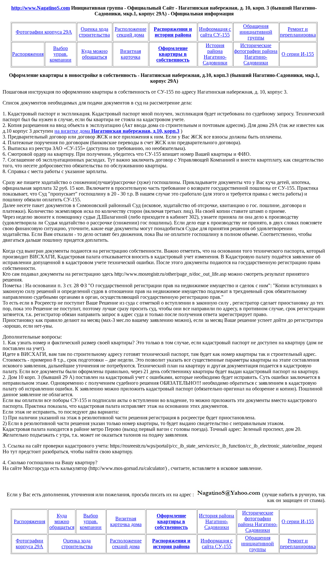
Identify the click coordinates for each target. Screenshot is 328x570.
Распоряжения (28, 54)
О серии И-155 (298, 54)
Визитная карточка (130, 54)
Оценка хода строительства (94, 32)
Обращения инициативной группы (256, 31)
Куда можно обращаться (94, 54)
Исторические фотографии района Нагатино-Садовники (255, 54)
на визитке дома (116, 131)
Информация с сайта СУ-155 (215, 32)
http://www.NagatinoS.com (40, 8)
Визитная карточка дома (126, 521)
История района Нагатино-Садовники (215, 54)
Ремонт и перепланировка (298, 32)
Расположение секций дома (130, 32)
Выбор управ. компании (60, 54)
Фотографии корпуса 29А (44, 32)
